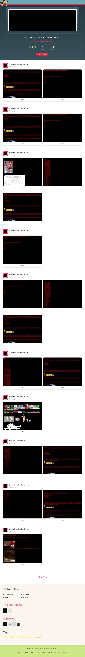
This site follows (12, 604)
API (43, 653)
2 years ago (12, 66)
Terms (57, 653)
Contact (66, 653)
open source (39, 648)
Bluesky (54, 648)
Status (50, 653)
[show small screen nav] (82, 2)
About (18, 653)
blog (30, 637)
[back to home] (4, 3)
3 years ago (12, 399)
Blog (38, 653)
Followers (9, 618)
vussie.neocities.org (42, 41)
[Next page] (46, 576)
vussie (13, 64)
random (37, 637)
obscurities (14, 637)
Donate (26, 653)
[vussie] (6, 65)
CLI (32, 653)
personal (24, 637)
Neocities (30, 648)
